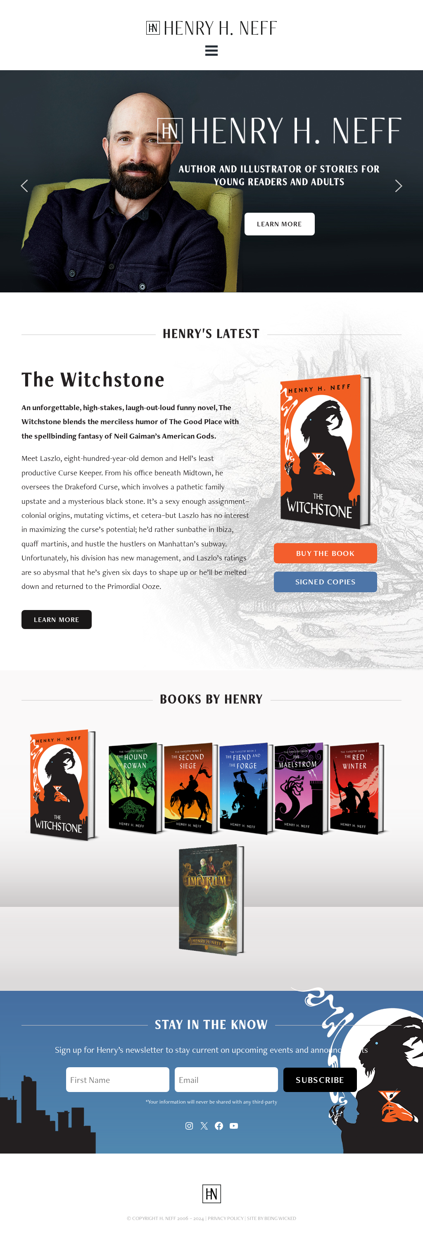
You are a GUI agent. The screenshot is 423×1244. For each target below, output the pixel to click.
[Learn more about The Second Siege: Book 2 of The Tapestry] (184, 839)
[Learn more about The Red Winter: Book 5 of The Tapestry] (360, 839)
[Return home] (211, 32)
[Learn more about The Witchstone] (325, 530)
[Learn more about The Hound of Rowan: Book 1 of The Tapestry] (128, 839)
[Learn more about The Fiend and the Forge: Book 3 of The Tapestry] (239, 839)
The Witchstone (93, 379)
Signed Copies (325, 582)
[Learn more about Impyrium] (211, 954)
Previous (24, 186)
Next (398, 186)
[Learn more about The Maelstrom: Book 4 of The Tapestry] (294, 839)
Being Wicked (280, 1218)
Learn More (279, 223)
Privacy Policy (225, 1218)
